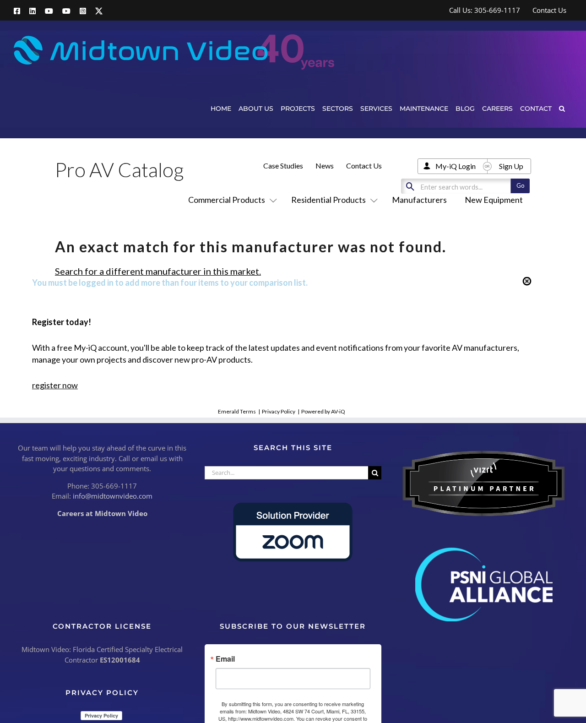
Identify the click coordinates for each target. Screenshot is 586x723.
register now (55, 385)
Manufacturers (419, 200)
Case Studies (283, 165)
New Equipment (494, 200)
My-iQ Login (455, 166)
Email (225, 659)
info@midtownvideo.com (112, 495)
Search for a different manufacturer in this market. (158, 271)
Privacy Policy (278, 411)
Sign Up (511, 166)
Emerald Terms (237, 411)
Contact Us (364, 165)
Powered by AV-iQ (323, 411)
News (324, 165)
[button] (562, 108)
